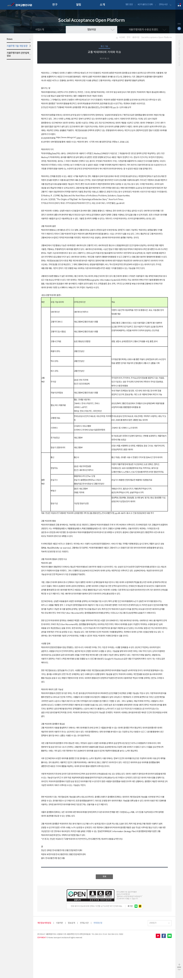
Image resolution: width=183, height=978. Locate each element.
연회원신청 (98, 923)
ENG (179, 24)
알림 (78, 4)
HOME (122, 37)
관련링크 (152, 923)
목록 (104, 876)
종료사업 (135, 37)
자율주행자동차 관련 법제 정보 (18, 54)
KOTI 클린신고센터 (145, 4)
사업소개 (39, 29)
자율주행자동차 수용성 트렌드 (143, 29)
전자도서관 (163, 4)
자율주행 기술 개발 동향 (17, 46)
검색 (179, 28)
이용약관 (59, 923)
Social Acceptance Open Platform (156, 37)
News (9, 39)
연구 (54, 4)
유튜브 (158, 936)
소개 (102, 4)
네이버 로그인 (136, 906)
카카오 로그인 (140, 906)
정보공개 (71, 923)
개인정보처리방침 (44, 923)
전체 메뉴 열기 (179, 5)
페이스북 (164, 936)
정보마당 (91, 29)
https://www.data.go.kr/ (66, 137)
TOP (179, 970)
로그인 (130, 906)
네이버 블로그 (169, 936)
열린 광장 (129, 4)
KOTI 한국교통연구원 (19, 5)
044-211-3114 (101, 934)
